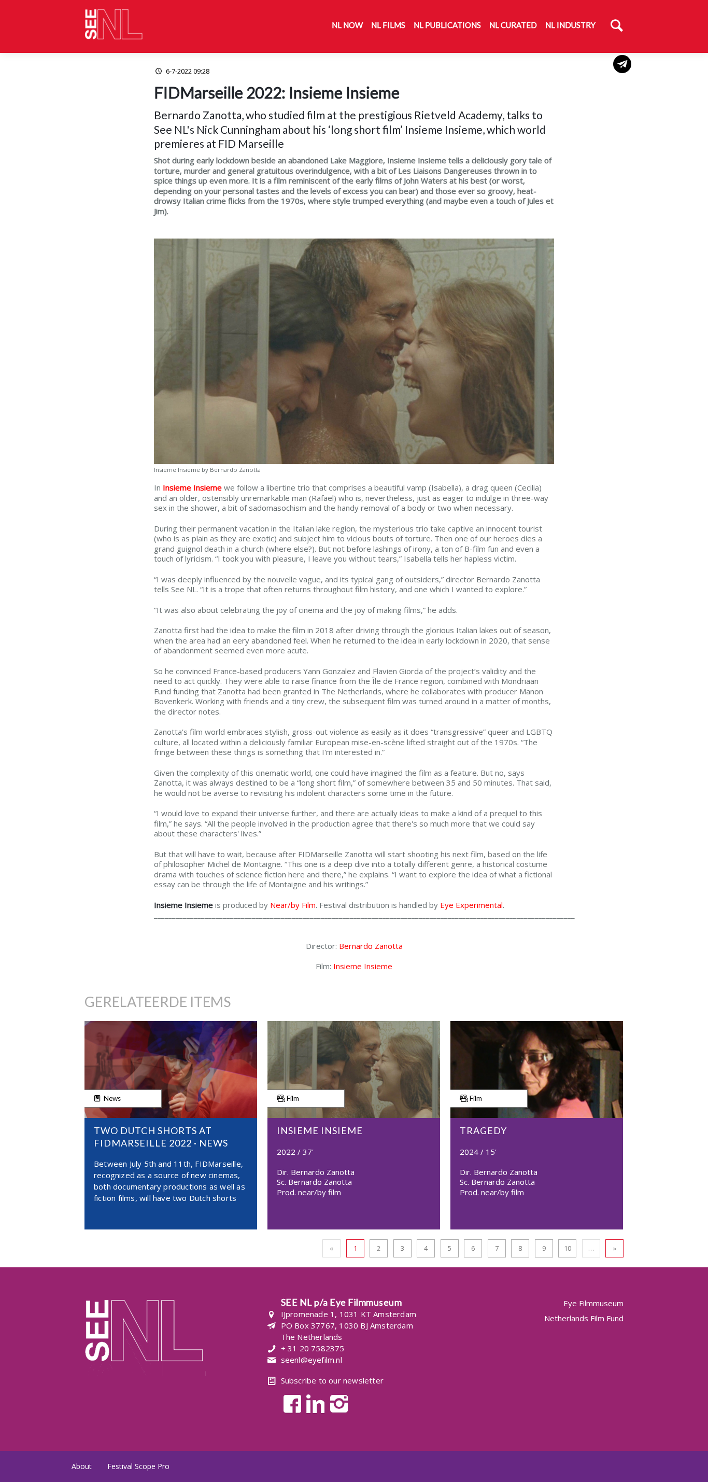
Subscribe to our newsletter (332, 1380)
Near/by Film (293, 905)
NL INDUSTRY (570, 25)
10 (567, 1248)
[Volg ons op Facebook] (289, 1403)
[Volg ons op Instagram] (336, 1403)
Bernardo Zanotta (371, 946)
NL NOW (347, 25)
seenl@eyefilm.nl (311, 1359)
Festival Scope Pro (138, 1466)
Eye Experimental (471, 905)
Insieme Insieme (362, 966)
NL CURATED (513, 25)
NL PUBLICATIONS (447, 25)
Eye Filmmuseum (593, 1303)
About (82, 1466)
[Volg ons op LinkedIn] (312, 1403)
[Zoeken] (617, 26)
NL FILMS (388, 25)
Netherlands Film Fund (584, 1318)
